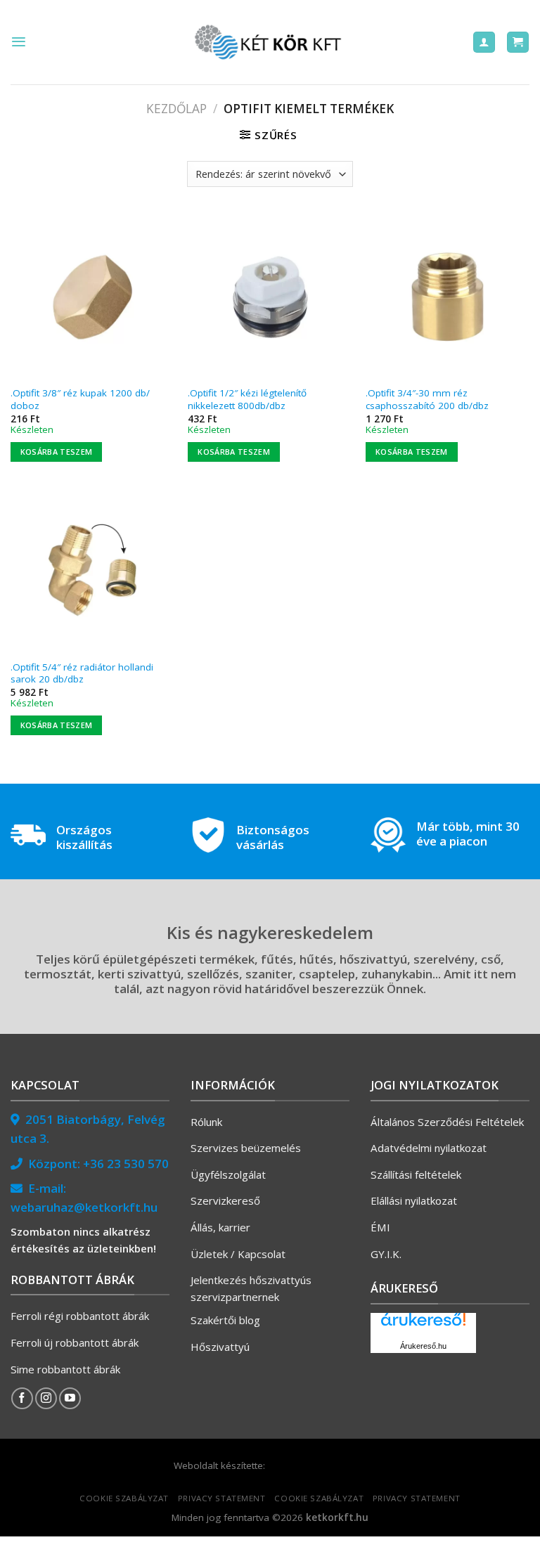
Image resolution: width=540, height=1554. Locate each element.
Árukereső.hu (423, 1346)
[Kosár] (518, 42)
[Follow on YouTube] (70, 1398)
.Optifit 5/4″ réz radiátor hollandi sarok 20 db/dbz (82, 673)
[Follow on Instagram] (46, 1398)
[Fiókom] (484, 42)
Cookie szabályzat (124, 1498)
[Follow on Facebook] (22, 1398)
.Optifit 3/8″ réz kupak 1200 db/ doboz (80, 399)
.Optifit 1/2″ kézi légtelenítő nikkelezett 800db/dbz (247, 399)
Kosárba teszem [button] (56, 451)
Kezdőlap (176, 109)
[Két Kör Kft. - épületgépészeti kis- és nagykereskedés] (270, 42)
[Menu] (19, 41)
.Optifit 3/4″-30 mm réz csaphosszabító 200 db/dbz (427, 399)
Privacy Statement (222, 1498)
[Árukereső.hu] (423, 1324)
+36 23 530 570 (126, 1163)
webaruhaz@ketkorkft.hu (84, 1207)
